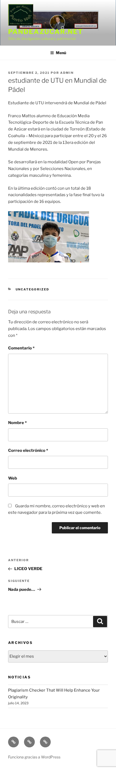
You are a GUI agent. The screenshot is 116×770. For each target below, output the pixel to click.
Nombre (17, 422)
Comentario (21, 348)
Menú (61, 52)
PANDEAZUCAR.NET (45, 32)
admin (67, 73)
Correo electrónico (28, 450)
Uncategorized (32, 289)
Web (12, 478)
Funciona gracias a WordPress (34, 757)
